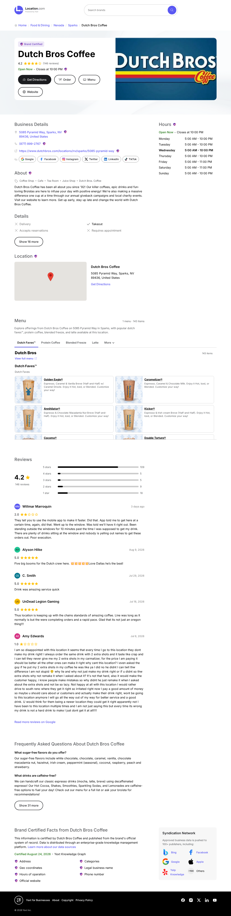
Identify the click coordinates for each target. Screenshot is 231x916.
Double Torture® (155, 438)
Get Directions (100, 284)
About (55, 900)
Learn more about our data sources (52, 847)
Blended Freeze (76, 342)
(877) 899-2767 (30, 143)
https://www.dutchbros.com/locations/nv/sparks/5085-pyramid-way (66, 151)
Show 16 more (28, 241)
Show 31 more (28, 805)
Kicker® (149, 408)
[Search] (172, 10)
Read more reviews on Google (34, 722)
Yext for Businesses (38, 900)
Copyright (67, 900)
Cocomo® (50, 438)
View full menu (24, 358)
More (107, 342)
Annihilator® (52, 408)
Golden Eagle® (53, 379)
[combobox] (131, 10)
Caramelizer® (153, 379)
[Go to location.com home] (29, 10)
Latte (95, 342)
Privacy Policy (84, 900)
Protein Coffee (50, 342)
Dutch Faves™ (26, 342)
